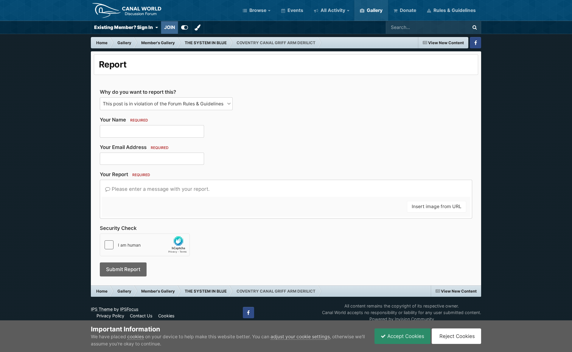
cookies (135, 336)
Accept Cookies (405, 336)
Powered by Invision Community (401, 319)
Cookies (166, 315)
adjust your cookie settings (300, 336)
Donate (407, 10)
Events (294, 10)
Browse (257, 10)
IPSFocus (129, 309)
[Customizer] (184, 27)
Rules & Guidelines (454, 10)
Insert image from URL (436, 206)
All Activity (332, 10)
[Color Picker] (197, 27)
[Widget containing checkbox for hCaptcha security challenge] (145, 244)
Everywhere (447, 27)
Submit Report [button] (123, 269)
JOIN (169, 27)
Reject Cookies (456, 336)
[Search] (474, 27)
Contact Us (141, 315)
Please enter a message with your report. (160, 189)
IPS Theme (102, 309)
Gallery (374, 10)
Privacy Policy (110, 315)
